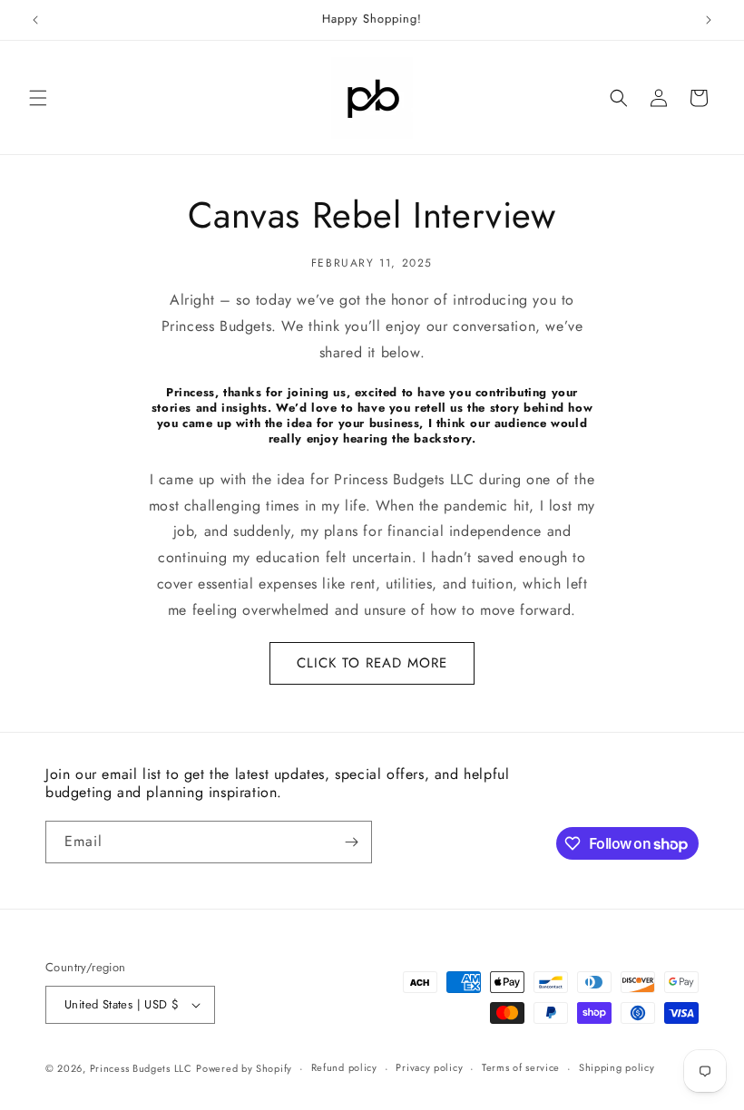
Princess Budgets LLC (141, 1068)
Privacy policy (429, 1067)
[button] (38, 98)
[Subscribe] (351, 842)
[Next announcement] (709, 20)
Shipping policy (617, 1067)
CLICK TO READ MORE (372, 663)
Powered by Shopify (244, 1068)
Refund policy (344, 1067)
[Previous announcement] (35, 20)
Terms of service (521, 1067)
